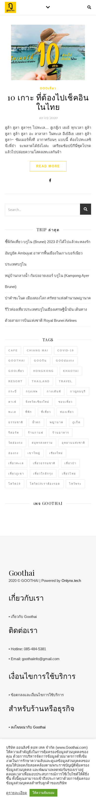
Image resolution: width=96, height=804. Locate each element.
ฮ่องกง (13, 453)
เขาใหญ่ (34, 453)
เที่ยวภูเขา (16, 473)
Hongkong (43, 370)
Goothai (16, 360)
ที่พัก (28, 411)
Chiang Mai (37, 350)
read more (48, 166)
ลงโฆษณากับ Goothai (28, 727)
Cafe (13, 350)
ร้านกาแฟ (35, 432)
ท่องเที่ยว (67, 411)
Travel (65, 381)
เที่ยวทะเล (16, 463)
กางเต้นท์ (54, 391)
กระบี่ (12, 391)
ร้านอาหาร (60, 432)
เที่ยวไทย (69, 473)
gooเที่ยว (48, 88)
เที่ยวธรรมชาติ (44, 463)
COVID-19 (65, 350)
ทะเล (12, 411)
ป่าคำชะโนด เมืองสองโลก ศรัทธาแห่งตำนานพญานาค (48, 298)
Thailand (41, 381)
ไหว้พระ (75, 483)
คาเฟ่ (12, 401)
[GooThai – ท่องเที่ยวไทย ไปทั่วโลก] (10, 7)
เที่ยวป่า (70, 463)
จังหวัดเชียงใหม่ (37, 401)
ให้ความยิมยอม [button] (43, 793)
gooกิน (40, 360)
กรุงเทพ (32, 391)
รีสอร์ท (13, 432)
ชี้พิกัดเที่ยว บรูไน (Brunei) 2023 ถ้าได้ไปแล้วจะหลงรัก (47, 242)
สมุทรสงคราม (42, 442)
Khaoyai (71, 370)
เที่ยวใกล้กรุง (43, 473)
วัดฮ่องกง (15, 442)
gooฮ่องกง (65, 360)
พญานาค (56, 422)
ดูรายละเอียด (16, 793)
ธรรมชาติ (15, 422)
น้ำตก (36, 422)
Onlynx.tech (71, 580)
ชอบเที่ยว (65, 401)
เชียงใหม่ (56, 453)
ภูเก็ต (76, 422)
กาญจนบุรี (78, 391)
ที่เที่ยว (46, 411)
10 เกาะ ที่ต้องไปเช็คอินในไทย (48, 102)
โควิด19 (14, 483)
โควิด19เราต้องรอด (45, 483)
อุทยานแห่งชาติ (73, 442)
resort (15, 381)
